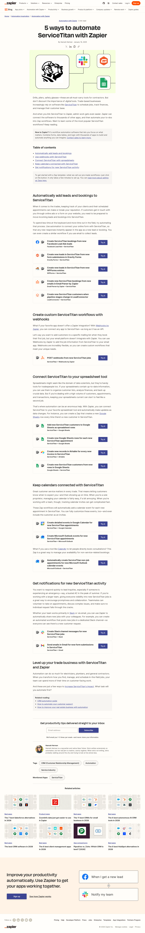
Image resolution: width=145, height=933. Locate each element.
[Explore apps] (108, 3)
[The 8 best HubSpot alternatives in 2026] (124, 832)
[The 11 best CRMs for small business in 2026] (90, 803)
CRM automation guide (47, 701)
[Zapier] (10, 3)
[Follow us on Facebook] (14, 920)
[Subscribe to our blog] (30, 920)
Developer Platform (73, 920)
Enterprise (98, 920)
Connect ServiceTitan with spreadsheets (54, 160)
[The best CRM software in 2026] (21, 832)
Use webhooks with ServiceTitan (50, 157)
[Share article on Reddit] (74, 46)
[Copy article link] (78, 46)
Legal (131, 927)
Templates (107, 920)
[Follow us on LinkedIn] (18, 920)
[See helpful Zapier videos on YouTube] (26, 920)
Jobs (90, 920)
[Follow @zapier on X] (22, 920)
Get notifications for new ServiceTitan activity (57, 167)
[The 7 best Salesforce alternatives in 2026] (21, 803)
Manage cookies (121, 927)
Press (84, 920)
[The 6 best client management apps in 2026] (55, 832)
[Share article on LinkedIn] (70, 47)
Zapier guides (133, 9)
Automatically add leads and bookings (53, 153)
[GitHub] (104, 3)
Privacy (137, 927)
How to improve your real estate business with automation (62, 707)
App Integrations (119, 920)
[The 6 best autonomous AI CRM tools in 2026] (124, 803)
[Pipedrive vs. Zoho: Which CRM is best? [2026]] (90, 832)
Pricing (56, 920)
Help (62, 920)
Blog (10, 9)
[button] (89, 730)
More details (38, 239)
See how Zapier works (40, 896)
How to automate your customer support (55, 704)
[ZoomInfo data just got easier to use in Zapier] (55, 803)
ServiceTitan (71, 104)
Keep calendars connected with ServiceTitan (56, 164)
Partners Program (133, 920)
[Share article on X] (66, 46)
